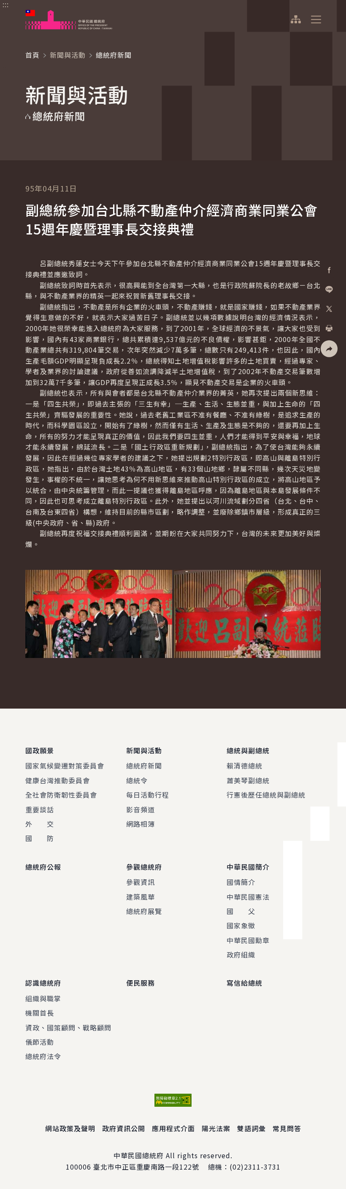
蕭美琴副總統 (248, 780)
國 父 (241, 911)
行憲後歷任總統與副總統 (266, 795)
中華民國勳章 (248, 940)
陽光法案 (216, 1128)
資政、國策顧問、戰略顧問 (68, 1027)
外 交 (39, 824)
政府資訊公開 (123, 1128)
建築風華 (140, 897)
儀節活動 (39, 1042)
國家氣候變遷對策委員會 (64, 765)
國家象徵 (241, 925)
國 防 (39, 838)
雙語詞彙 (251, 1128)
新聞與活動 (68, 55)
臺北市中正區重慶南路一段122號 (146, 1167)
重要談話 (39, 809)
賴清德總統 (244, 765)
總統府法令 (43, 1056)
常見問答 (287, 1128)
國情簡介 (241, 882)
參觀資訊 (140, 882)
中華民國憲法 (248, 897)
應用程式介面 (173, 1128)
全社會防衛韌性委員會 (61, 795)
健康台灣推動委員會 (57, 780)
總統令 (137, 780)
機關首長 (39, 1013)
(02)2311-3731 (255, 1167)
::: (6, 4)
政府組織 (241, 954)
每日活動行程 (147, 795)
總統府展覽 (144, 911)
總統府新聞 (144, 765)
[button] (329, 348)
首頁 (32, 55)
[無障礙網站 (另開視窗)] (173, 1100)
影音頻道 (140, 809)
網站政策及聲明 (70, 1128)
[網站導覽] (295, 19)
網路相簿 (140, 824)
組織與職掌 (43, 998)
